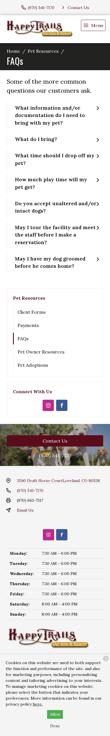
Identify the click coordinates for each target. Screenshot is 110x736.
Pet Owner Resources (41, 352)
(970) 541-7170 (55, 455)
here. (38, 704)
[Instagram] (48, 405)
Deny (55, 725)
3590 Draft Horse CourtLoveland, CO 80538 (58, 480)
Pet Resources (43, 51)
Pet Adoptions (32, 365)
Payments (28, 325)
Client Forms (31, 312)
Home (13, 51)
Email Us (25, 510)
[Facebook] (61, 405)
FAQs (23, 338)
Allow (55, 714)
